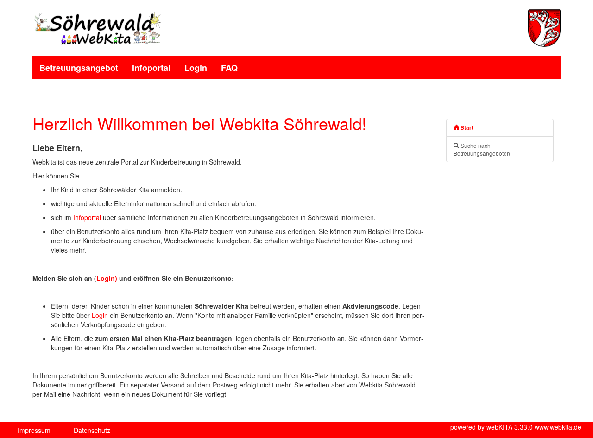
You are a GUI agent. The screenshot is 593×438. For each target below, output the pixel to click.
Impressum (34, 430)
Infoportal (151, 68)
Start (466, 128)
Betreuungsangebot (78, 68)
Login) (106, 278)
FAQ (229, 68)
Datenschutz (92, 430)
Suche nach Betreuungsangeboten (482, 149)
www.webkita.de (558, 427)
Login (195, 68)
